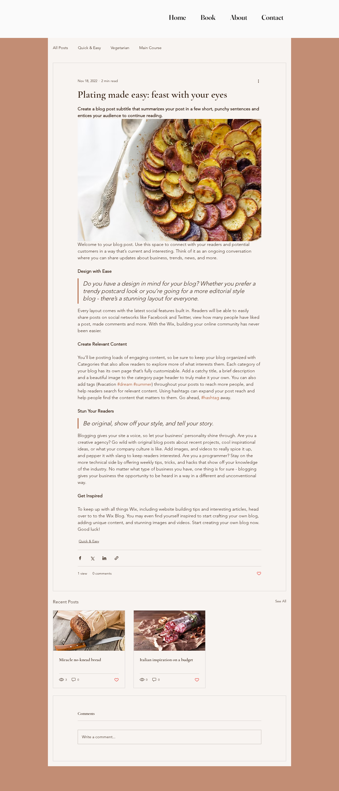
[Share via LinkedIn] (104, 558)
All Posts (60, 47)
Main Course (150, 47)
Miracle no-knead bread (80, 659)
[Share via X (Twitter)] (92, 558)
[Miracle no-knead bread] (89, 631)
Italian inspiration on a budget (166, 659)
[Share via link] (116, 558)
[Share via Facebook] (80, 558)
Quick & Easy (89, 47)
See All (280, 601)
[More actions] (258, 81)
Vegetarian (120, 47)
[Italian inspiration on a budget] (169, 631)
